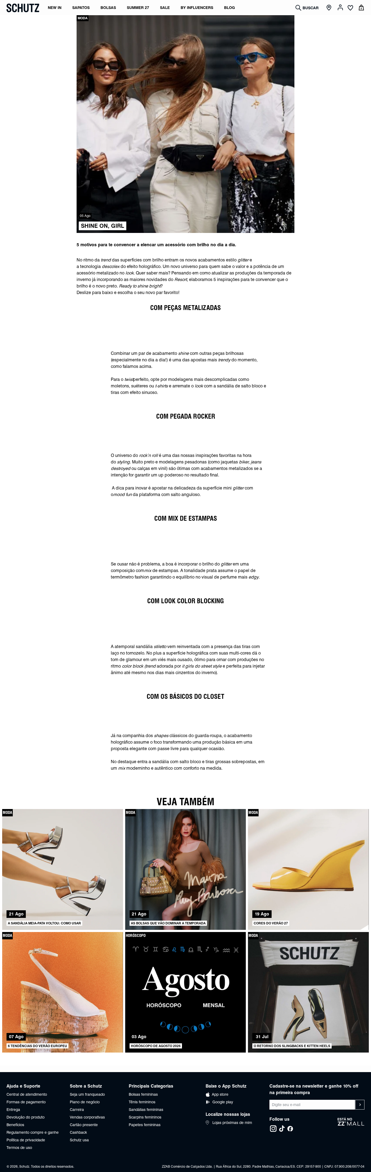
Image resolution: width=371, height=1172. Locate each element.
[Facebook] (290, 1128)
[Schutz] (23, 8)
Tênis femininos (142, 1102)
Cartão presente (84, 1125)
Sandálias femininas (146, 1109)
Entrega (13, 1109)
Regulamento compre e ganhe (33, 1132)
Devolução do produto (26, 1117)
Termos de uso (19, 1147)
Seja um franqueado (87, 1094)
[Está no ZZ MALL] (351, 1124)
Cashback (78, 1132)
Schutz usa (79, 1140)
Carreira (77, 1109)
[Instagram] (273, 1128)
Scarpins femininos (145, 1117)
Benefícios (15, 1125)
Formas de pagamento (26, 1102)
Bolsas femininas (143, 1094)
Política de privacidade (26, 1140)
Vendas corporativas (87, 1117)
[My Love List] (350, 8)
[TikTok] (282, 1128)
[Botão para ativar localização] (329, 8)
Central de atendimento (27, 1094)
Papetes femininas (145, 1125)
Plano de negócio (85, 1102)
